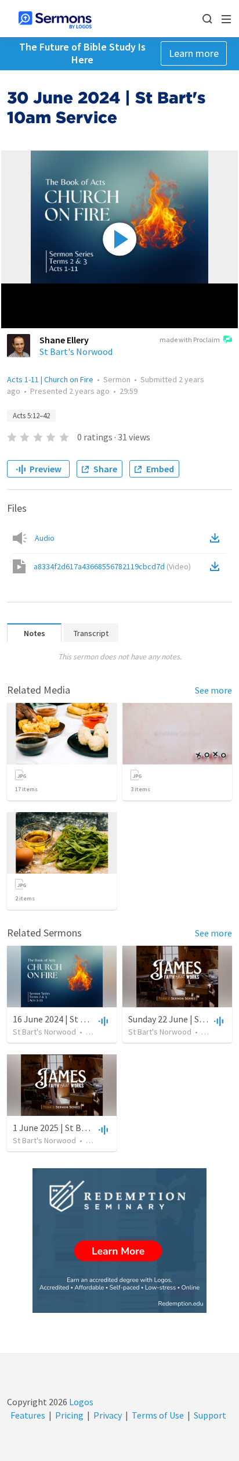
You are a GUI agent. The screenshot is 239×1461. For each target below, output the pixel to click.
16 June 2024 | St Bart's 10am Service (85, 1019)
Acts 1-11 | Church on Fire (50, 379)
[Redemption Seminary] (119, 1240)
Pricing (69, 1415)
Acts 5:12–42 (31, 416)
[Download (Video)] (217, 566)
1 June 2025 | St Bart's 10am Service (83, 1127)
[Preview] (102, 1020)
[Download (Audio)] (217, 538)
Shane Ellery (64, 340)
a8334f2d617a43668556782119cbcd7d (112, 566)
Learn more (194, 53)
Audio (45, 538)
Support (210, 1415)
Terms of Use (158, 1415)
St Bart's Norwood (76, 351)
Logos (80, 1402)
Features (27, 1415)
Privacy (107, 1415)
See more (213, 690)
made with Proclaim (190, 339)
